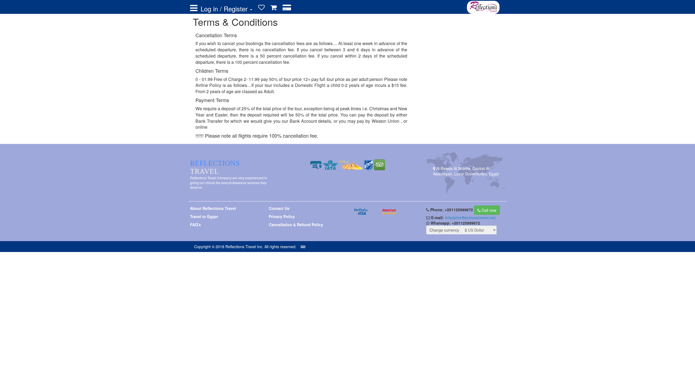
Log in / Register (225, 8)
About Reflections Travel (213, 208)
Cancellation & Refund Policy (296, 224)
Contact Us (279, 208)
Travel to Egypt (204, 216)
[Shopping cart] (273, 7)
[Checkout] (287, 7)
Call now (488, 210)
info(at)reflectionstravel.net (470, 217)
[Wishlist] (261, 7)
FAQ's (195, 224)
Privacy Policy (282, 216)
